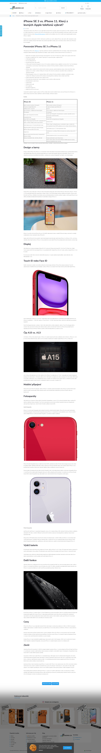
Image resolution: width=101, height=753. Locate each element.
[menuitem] (14, 13)
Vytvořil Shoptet (88, 750)
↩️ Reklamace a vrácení (23, 3)
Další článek (55, 683)
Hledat (63, 8)
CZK (88, 3)
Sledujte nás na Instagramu (52, 702)
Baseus (12, 736)
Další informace (49, 747)
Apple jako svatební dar (46, 740)
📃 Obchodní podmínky (31, 741)
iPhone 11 (37, 50)
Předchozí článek (47, 683)
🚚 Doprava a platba (13, 3)
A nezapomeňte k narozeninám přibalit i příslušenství (49, 737)
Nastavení (41, 750)
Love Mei (12, 744)
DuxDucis (12, 741)
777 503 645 (77, 739)
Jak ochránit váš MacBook (47, 738)
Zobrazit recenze (17, 697)
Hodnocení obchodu (31, 739)
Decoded (12, 739)
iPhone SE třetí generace (40, 34)
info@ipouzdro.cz (78, 737)
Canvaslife (13, 737)
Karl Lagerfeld (13, 742)
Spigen (12, 746)
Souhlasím (68, 747)
